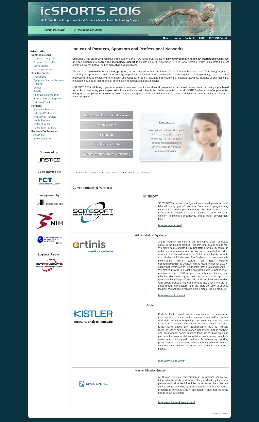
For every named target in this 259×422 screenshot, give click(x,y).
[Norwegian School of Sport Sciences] (49, 233)
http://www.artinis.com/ (171, 295)
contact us (144, 172)
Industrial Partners (43, 113)
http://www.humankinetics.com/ (176, 402)
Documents (34, 45)
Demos (37, 87)
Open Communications (46, 95)
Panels (37, 91)
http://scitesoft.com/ (170, 225)
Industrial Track (42, 102)
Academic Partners (44, 109)
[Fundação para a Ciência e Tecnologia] (49, 185)
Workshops (39, 76)
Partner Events (41, 124)
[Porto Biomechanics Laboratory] (49, 244)
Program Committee (44, 62)
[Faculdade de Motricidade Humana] (49, 207)
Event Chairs (40, 65)
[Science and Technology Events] (49, 270)
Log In (177, 38)
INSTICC (224, 413)
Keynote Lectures (43, 69)
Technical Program (43, 58)
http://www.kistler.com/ (171, 360)
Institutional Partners (44, 116)
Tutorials (38, 84)
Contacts (190, 38)
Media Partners (41, 120)
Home (166, 38)
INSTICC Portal (218, 38)
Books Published (42, 138)
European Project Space (47, 98)
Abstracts (38, 135)
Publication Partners (44, 127)
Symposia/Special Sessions (49, 80)
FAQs (202, 38)
